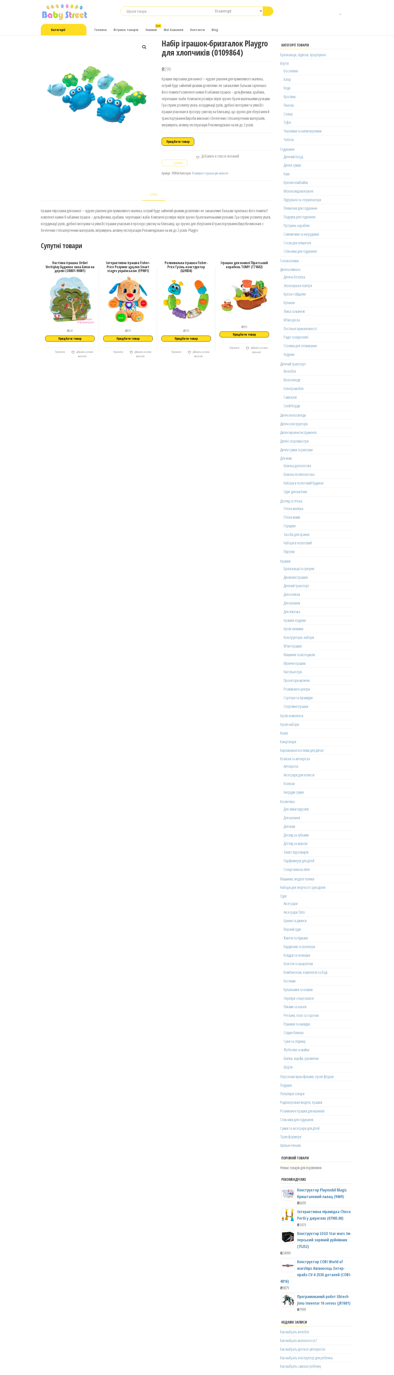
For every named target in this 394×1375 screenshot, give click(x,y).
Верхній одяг (292, 929)
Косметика (287, 801)
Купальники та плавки (298, 989)
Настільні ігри (293, 671)
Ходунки (289, 354)
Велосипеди (292, 380)
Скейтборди (292, 405)
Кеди (287, 88)
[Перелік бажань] (341, 11)
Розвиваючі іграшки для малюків (210, 173)
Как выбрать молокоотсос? (298, 1340)
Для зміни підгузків (296, 809)
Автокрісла (291, 766)
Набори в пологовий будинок (304, 483)
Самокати (290, 397)
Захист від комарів (296, 852)
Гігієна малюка (293, 508)
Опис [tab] (154, 194)
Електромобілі (293, 388)
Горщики (290, 525)
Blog (215, 29)
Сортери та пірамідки (298, 697)
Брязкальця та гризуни (299, 568)
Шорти (288, 1067)
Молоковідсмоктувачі (298, 191)
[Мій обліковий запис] (347, 11)
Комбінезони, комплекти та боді (305, 972)
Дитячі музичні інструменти (298, 432)
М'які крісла (292, 320)
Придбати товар (177, 141)
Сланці (288, 114)
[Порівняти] (334, 11)
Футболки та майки (296, 1049)
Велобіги (290, 371)
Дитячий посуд (293, 156)
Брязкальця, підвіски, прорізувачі (303, 54)
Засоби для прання (296, 534)
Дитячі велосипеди (293, 415)
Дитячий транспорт (293, 364)
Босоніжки (291, 71)
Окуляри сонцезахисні (299, 998)
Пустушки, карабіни (296, 225)
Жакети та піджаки (296, 938)
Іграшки (285, 561)
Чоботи (289, 139)
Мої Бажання (173, 29)
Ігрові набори (289, 724)
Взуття (284, 63)
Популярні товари (292, 1093)
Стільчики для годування (300, 251)
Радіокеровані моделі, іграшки (301, 1102)
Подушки (286, 1085)
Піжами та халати (295, 1006)
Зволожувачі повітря (298, 285)
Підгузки (289, 551)
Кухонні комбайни (296, 182)
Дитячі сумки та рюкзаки (296, 449)
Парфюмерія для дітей (299, 860)
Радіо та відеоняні (296, 337)
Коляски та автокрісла (295, 758)
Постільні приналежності (300, 328)
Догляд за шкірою (296, 843)
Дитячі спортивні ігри (294, 441)
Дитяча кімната (290, 269)
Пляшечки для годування (300, 208)
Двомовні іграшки (296, 577)
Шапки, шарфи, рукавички (301, 1058)
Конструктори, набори (299, 637)
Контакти (197, 29)
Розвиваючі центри (297, 689)
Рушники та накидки (297, 1024)
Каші (287, 173)
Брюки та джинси (295, 920)
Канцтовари (288, 741)
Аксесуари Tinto (294, 912)
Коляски (289, 783)
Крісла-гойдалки (295, 294)
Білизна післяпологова (299, 474)
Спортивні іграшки (296, 706)
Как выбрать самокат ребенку (300, 1366)
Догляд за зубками (296, 835)
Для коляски (292, 594)
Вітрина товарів (126, 29)
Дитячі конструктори (294, 423)
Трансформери (290, 1136)
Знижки (152, 28)
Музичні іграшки (295, 663)
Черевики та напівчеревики (302, 131)
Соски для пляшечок (297, 242)
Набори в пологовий (298, 543)
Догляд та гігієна (291, 501)
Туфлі (287, 122)
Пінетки (289, 105)
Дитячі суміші (292, 165)
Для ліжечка (292, 611)
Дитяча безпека (294, 277)
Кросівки (290, 96)
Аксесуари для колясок (299, 775)
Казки (284, 733)
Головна (100, 29)
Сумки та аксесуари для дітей (299, 1128)
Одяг (283, 896)
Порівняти (59, 352)
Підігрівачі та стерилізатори (302, 199)
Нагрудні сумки (294, 792)
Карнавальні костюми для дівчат (302, 750)
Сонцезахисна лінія (297, 869)
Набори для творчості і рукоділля (302, 887)
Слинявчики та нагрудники (301, 234)
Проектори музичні (297, 680)
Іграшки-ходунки (295, 620)
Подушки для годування (299, 216)
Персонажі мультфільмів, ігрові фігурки (307, 1076)
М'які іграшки (293, 646)
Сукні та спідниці (294, 1041)
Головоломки (289, 260)
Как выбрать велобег (294, 1331)
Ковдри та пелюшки (297, 955)
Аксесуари (291, 903)
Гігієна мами (292, 517)
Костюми (290, 981)
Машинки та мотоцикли (299, 654)
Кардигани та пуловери (299, 946)
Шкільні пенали (290, 1145)
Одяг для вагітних (295, 491)
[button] (144, 47)
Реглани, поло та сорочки (301, 1015)
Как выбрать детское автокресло (302, 1349)
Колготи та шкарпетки (298, 963)
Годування (287, 149)
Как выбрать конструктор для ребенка (306, 1357)
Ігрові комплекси (291, 715)
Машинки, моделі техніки (297, 879)
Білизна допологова (297, 465)
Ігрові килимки (293, 628)
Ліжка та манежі (294, 311)
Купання (289, 302)
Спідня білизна (293, 1032)
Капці (287, 79)
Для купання (292, 603)
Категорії (58, 29)
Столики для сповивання (300, 345)
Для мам (286, 458)
